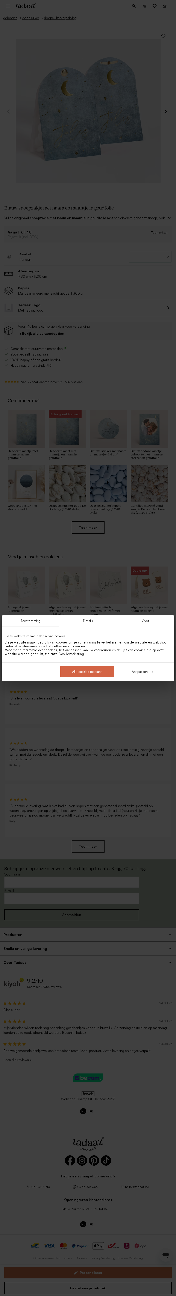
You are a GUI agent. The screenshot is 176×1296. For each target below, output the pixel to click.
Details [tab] (88, 621)
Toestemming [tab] (30, 621)
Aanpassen (140, 671)
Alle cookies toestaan (87, 671)
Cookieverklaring (71, 654)
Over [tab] (145, 621)
